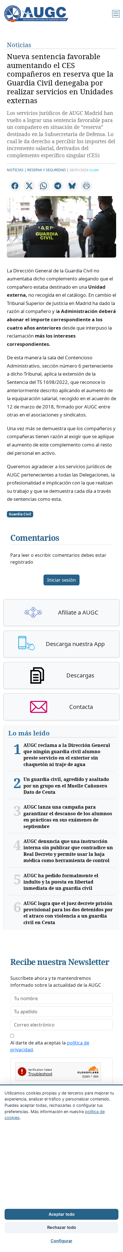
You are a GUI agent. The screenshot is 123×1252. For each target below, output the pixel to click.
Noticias (19, 45)
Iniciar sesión (61, 580)
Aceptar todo (62, 1214)
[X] (29, 186)
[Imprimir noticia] (86, 186)
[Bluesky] (72, 186)
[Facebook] (15, 186)
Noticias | (16, 169)
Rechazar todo (61, 1227)
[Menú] (116, 13)
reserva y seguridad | (48, 169)
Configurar (61, 1240)
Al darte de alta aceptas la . (49, 1046)
